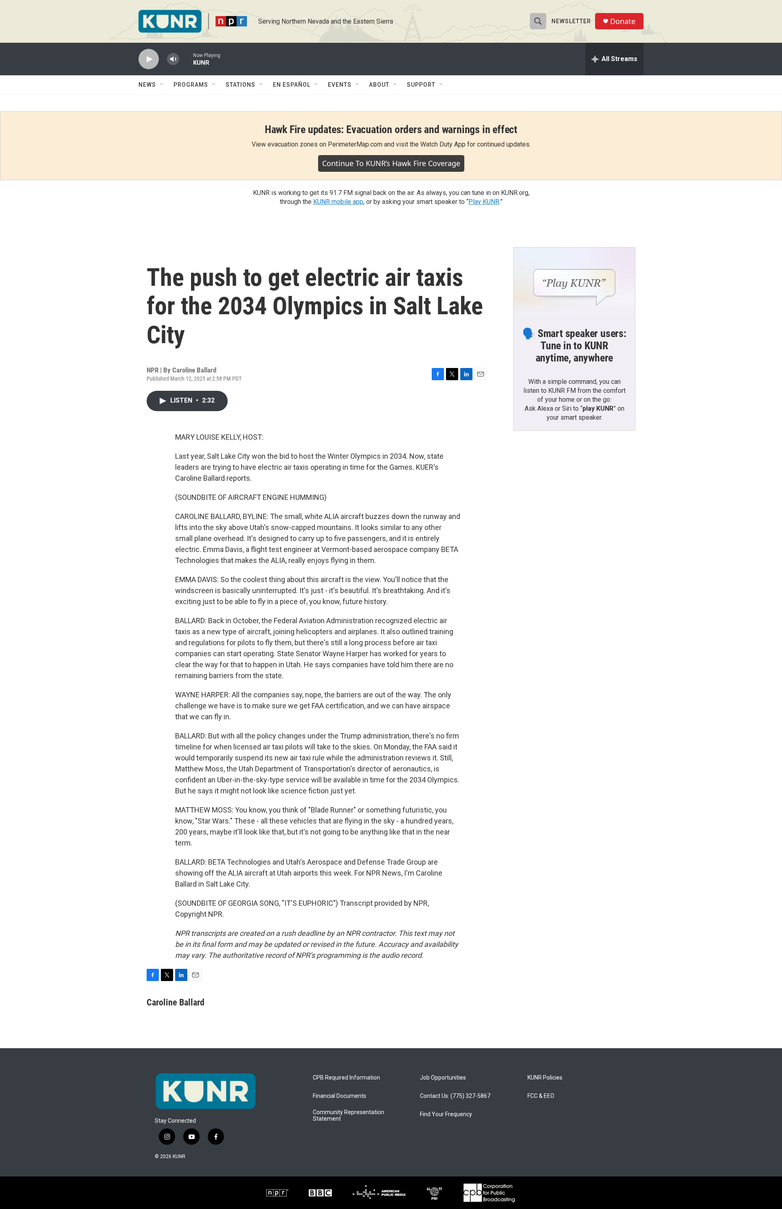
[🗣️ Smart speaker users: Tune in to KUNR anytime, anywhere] (574, 281)
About (379, 84)
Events (339, 84)
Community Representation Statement (348, 1115)
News (147, 84)
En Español (291, 84)
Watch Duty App (443, 144)
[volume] (173, 59)
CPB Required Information (346, 1078)
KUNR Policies (544, 1078)
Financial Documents (339, 1096)
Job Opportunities (443, 1078)
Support (421, 84)
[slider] (186, 59)
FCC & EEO (540, 1096)
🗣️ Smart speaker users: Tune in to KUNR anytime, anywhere (574, 345)
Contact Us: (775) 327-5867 (455, 1096)
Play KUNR (483, 202)
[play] (148, 59)
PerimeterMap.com (355, 144)
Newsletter (571, 21)
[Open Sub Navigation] (162, 84)
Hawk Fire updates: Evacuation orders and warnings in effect (391, 129)
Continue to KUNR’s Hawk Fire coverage (391, 163)
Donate (622, 21)
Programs (191, 84)
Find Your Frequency (446, 1114)
